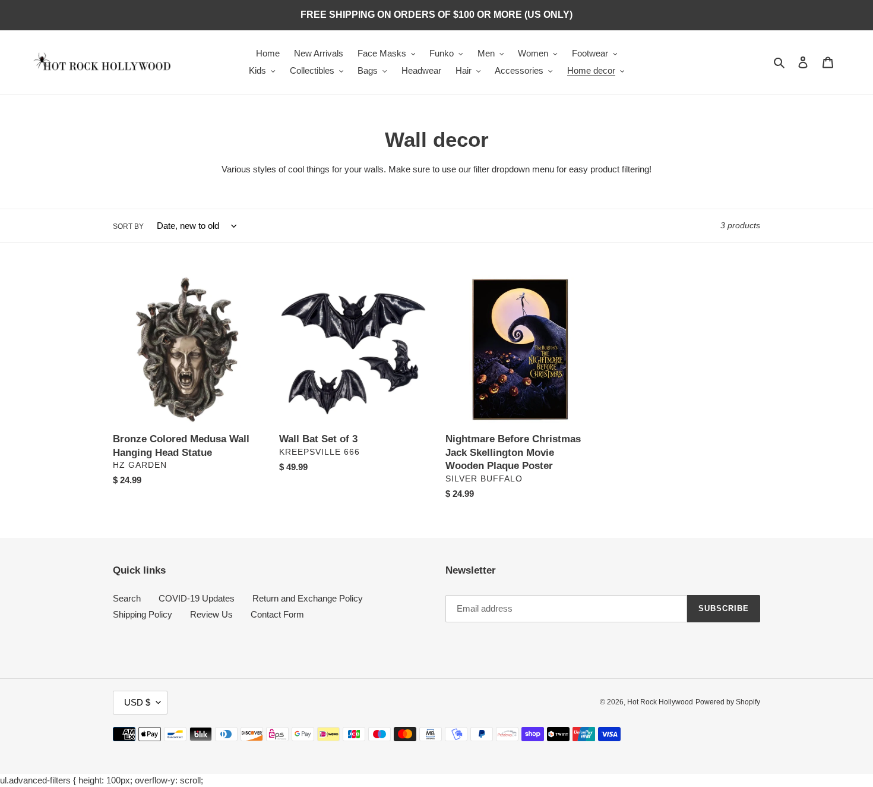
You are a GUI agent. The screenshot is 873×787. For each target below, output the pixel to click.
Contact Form (277, 614)
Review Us (211, 614)
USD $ (137, 702)
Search (127, 598)
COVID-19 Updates (197, 598)
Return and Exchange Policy (307, 598)
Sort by (128, 226)
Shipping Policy (142, 614)
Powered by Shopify (727, 702)
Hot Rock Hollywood (660, 702)
